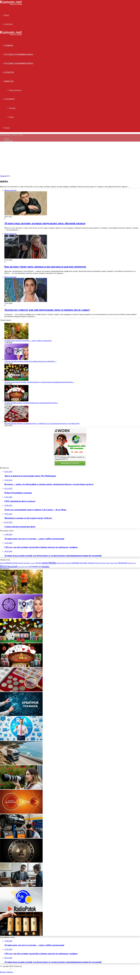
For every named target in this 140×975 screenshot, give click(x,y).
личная (91, 563)
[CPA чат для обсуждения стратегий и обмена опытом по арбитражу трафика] (16, 359)
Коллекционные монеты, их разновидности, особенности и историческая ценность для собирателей (41, 423)
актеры (15, 563)
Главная (3, 176)
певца (107, 563)
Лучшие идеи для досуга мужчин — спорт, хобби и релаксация (28, 341)
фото (3, 566)
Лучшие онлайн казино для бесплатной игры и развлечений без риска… (31, 403)
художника (44, 566)
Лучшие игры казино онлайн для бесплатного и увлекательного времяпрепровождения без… (39, 382)
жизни (45, 563)
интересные (60, 563)
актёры (20, 563)
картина (68, 563)
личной (96, 563)
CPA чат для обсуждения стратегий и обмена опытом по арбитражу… (30, 361)
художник (33, 566)
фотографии (21, 566)
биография (27, 563)
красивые (83, 563)
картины (75, 563)
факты (130, 563)
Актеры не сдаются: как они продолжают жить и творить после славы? (47, 309)
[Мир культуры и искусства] (11, 4)
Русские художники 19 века (18, 54)
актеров (8, 563)
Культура (9, 72)
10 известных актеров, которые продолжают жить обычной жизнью (44, 223)
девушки (38, 563)
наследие (102, 563)
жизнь (52, 562)
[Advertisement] (70, 158)
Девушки (12, 108)
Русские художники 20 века (18, 63)
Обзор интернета (15, 90)
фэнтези (26, 566)
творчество (123, 563)
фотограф (12, 566)
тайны (115, 563)
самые (112, 563)
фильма (134, 563)
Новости (8, 81)
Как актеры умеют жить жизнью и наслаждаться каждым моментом (45, 266)
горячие (32, 563)
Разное (11, 117)
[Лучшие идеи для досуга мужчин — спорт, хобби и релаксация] (16, 339)
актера (2, 563)
